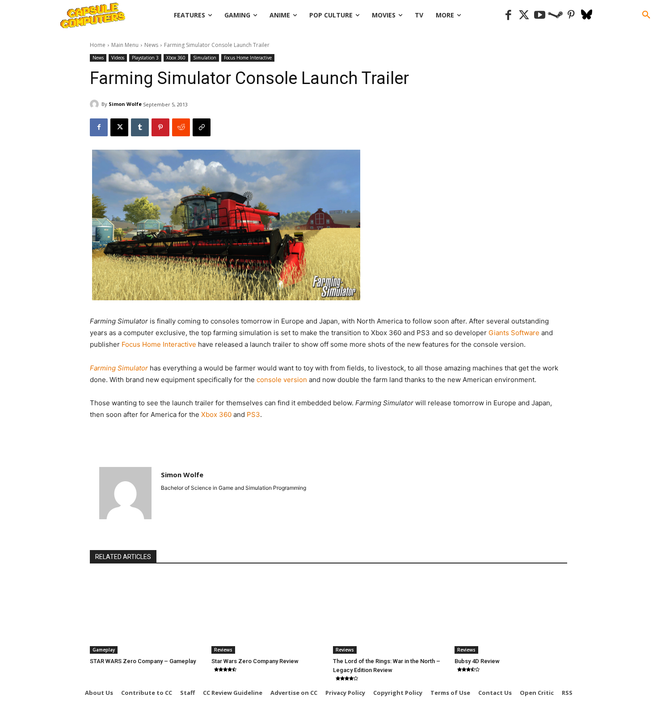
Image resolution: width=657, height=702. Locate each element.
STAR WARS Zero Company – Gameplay (143, 661)
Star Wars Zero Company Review (255, 661)
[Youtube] (539, 15)
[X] (119, 127)
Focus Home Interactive (248, 58)
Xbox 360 (175, 58)
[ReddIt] (181, 127)
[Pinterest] (571, 15)
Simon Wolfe (125, 104)
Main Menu (125, 45)
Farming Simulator (119, 368)
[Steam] (555, 15)
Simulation (204, 58)
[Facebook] (508, 15)
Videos (117, 58)
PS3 (253, 414)
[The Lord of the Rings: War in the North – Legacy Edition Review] (389, 614)
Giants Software (514, 332)
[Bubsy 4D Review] (511, 614)
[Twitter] (524, 15)
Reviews (223, 650)
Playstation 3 (145, 58)
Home (97, 45)
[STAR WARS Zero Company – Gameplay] (146, 614)
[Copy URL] (202, 127)
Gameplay (104, 650)
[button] (646, 15)
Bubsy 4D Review (477, 661)
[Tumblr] (140, 127)
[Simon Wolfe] (95, 104)
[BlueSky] (586, 15)
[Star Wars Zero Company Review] (267, 614)
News (151, 45)
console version (282, 379)
